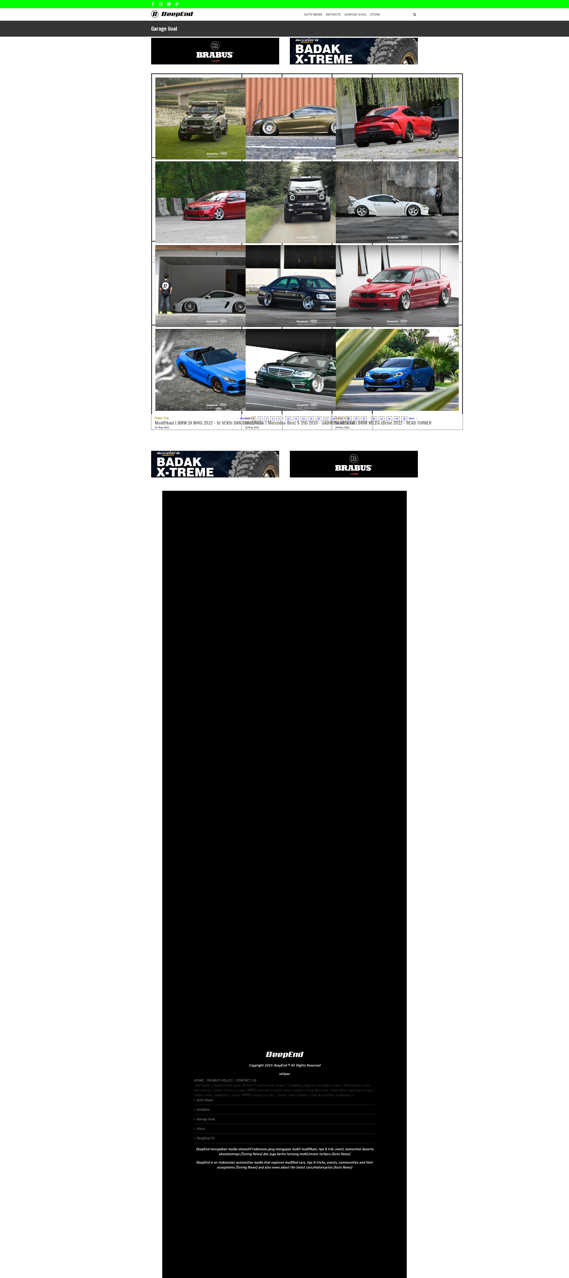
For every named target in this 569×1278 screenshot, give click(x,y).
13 (296, 418)
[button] (415, 14)
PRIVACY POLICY (220, 1080)
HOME (199, 1080)
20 (348, 418)
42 (374, 418)
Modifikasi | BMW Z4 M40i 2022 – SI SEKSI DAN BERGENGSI (209, 421)
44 (389, 418)
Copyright (256, 1065)
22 (364, 418)
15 (311, 418)
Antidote (203, 1109)
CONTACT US (246, 1080)
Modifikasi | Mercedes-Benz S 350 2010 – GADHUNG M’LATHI (300, 421)
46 (404, 418)
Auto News (205, 1100)
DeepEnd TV (206, 1138)
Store (201, 1128)
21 (356, 418)
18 (333, 418)
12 (288, 418)
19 (341, 418)
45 (396, 418)
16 (318, 418)
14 (303, 418)
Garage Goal (206, 1119)
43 (381, 418)
